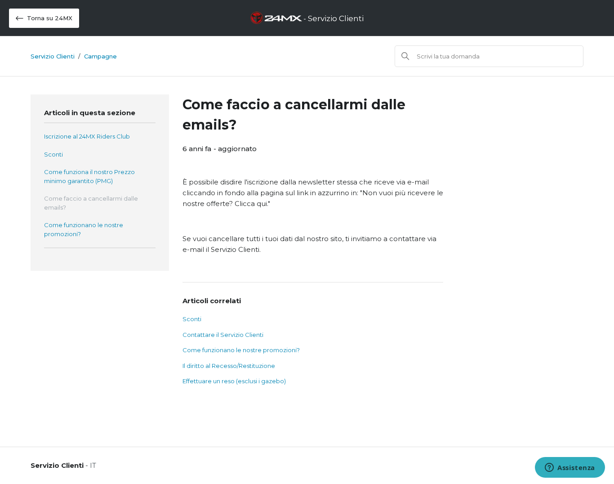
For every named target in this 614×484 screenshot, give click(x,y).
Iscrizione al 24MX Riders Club (87, 136)
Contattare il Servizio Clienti (222, 334)
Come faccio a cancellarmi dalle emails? (91, 203)
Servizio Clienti (53, 56)
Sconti (53, 154)
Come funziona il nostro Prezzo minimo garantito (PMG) (89, 176)
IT (93, 465)
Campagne (100, 56)
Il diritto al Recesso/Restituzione (228, 365)
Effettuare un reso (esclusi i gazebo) (234, 381)
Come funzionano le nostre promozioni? (83, 229)
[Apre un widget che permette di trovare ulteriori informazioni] (570, 468)
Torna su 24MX (49, 18)
